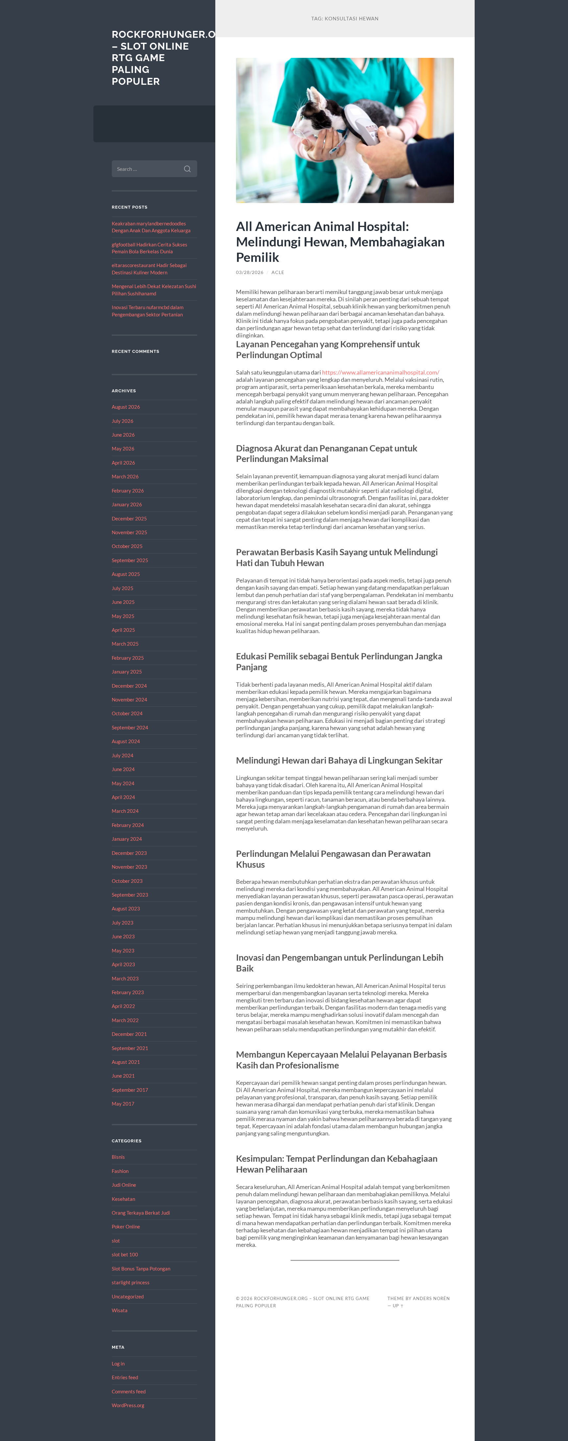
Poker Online (126, 1226)
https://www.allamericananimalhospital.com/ (380, 372)
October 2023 (127, 881)
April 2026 (123, 463)
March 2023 (125, 978)
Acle (278, 272)
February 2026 (128, 490)
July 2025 (122, 588)
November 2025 (129, 532)
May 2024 (123, 783)
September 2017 (130, 1090)
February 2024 (128, 825)
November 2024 (129, 699)
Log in (118, 1363)
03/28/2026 (250, 272)
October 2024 (127, 713)
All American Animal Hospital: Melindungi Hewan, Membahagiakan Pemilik (340, 241)
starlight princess (131, 1282)
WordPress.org (128, 1405)
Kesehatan (123, 1199)
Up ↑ (398, 1305)
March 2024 (125, 811)
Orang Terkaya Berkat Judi (141, 1213)
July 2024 (122, 755)
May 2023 (123, 950)
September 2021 (130, 1048)
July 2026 (122, 421)
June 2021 (123, 1076)
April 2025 (123, 630)
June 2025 (123, 602)
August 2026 (126, 407)
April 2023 (123, 964)
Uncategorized (128, 1296)
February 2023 (128, 992)
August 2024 (126, 741)
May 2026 (123, 448)
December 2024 (129, 686)
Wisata (120, 1310)
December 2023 (129, 853)
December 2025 (129, 518)
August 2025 (126, 574)
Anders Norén (431, 1298)
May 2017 (123, 1104)
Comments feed (129, 1391)
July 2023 (122, 923)
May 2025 (123, 616)
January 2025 (127, 672)
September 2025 (130, 560)
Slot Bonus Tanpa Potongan (141, 1268)
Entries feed (125, 1377)
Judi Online (124, 1185)
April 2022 (123, 1006)
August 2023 (126, 908)
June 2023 (123, 936)
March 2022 (125, 1020)
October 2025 (127, 546)
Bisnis (118, 1157)
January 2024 (127, 839)
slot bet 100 (125, 1254)
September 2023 (130, 895)
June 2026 (123, 435)
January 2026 (127, 504)
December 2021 (129, 1034)
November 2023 (129, 867)
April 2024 (123, 797)
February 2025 (128, 658)
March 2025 (125, 644)
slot (116, 1241)
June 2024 (123, 769)
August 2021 (126, 1062)
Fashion (120, 1171)
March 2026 (125, 476)
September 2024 (130, 727)
